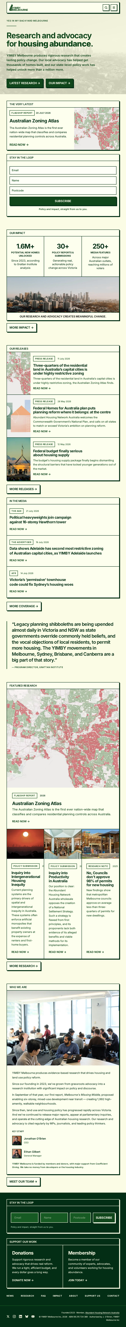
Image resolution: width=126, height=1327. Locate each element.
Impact (57, 1295)
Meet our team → (23, 1181)
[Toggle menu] (114, 7)
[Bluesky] (26, 1316)
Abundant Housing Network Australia (102, 1312)
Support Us (92, 1295)
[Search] (106, 7)
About (73, 1295)
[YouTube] (33, 1316)
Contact (113, 1295)
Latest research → (25, 83)
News (10, 1295)
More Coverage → (24, 606)
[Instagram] (14, 1316)
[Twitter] (8, 1316)
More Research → (24, 966)
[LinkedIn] (20, 1316)
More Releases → (23, 489)
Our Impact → (59, 83)
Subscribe (63, 201)
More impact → (22, 327)
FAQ (43, 1295)
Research (27, 1295)
